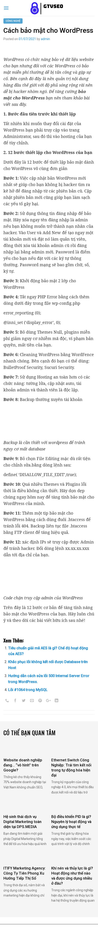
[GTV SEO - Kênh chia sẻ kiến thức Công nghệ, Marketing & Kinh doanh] (49, 8)
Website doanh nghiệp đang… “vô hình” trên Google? (22, 765)
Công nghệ (13, 20)
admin (45, 39)
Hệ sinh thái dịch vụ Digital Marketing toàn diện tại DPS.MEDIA (22, 821)
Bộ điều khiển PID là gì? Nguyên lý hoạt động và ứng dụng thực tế (71, 821)
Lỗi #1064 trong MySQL (28, 690)
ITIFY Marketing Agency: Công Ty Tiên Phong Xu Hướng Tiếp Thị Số (24, 873)
